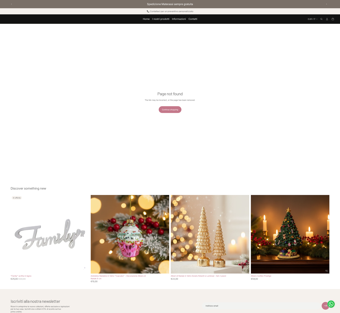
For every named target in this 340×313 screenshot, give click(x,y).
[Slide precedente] (11, 4)
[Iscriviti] (325, 306)
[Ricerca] (321, 19)
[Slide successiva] (326, 4)
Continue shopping (170, 109)
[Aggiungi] (165, 269)
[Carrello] (333, 19)
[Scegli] (85, 269)
